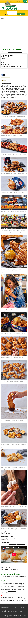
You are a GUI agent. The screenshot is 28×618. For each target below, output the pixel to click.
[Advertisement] (14, 33)
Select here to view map (12, 569)
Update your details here (6, 576)
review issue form (12, 591)
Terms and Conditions (11, 607)
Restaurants (10, 72)
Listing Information (13, 606)
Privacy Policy (23, 607)
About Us (7, 606)
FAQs (18, 607)
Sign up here (4, 611)
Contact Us (3, 607)
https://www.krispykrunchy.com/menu (17, 544)
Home (2, 606)
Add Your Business (22, 606)
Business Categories (18, 610)
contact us (11, 599)
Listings (12, 610)
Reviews (8, 610)
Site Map (3, 610)
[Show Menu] (1, 1)
